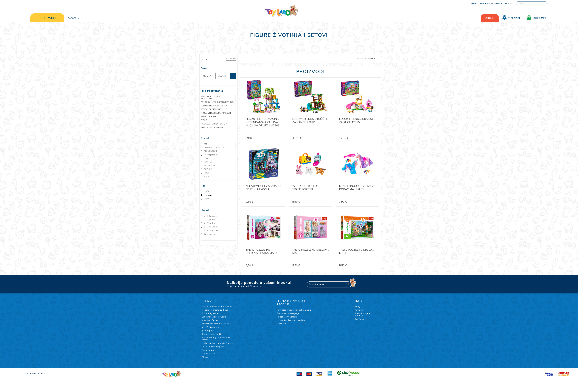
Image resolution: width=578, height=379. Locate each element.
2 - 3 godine (210, 220)
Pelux (206, 173)
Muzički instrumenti (212, 127)
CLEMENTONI (210, 151)
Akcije (205, 357)
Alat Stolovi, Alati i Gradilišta (212, 97)
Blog (357, 306)
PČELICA (208, 169)
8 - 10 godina (210, 227)
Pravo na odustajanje (288, 313)
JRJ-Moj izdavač (211, 155)
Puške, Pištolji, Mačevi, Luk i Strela (216, 338)
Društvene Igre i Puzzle (214, 316)
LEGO (206, 158)
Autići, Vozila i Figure (213, 346)
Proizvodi (48, 18)
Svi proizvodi (208, 350)
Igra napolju (208, 330)
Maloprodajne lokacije (491, 3)
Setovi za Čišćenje (211, 109)
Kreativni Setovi (210, 320)
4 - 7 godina (210, 223)
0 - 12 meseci (210, 216)
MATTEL (208, 162)
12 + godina (209, 234)
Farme (204, 120)
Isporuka (281, 323)
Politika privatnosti (287, 316)
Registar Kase (208, 117)
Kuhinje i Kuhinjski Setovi (214, 106)
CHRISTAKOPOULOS (214, 148)
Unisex (207, 199)
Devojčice (208, 195)
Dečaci (207, 191)
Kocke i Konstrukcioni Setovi (217, 306)
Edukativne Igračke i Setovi (216, 323)
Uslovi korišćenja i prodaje (291, 320)
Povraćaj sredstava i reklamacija (294, 309)
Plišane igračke (210, 313)
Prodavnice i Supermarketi (216, 113)
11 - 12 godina (211, 230)
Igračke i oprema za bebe (215, 309)
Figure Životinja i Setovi (214, 124)
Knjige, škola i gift (211, 334)
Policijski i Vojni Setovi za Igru (218, 102)
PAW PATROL (210, 166)
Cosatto (74, 17)
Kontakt (509, 3)
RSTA (206, 176)
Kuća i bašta (208, 353)
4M (205, 144)
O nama (472, 3)
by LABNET (42, 373)
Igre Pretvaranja (210, 327)
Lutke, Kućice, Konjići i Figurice (218, 343)
